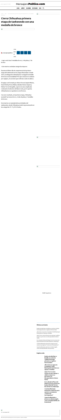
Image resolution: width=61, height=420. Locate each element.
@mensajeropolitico (48, 291)
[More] (33, 52)
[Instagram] (3, 414)
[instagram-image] (40, 299)
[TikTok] (5, 414)
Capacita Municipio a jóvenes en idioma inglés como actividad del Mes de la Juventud (47, 347)
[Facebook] (18, 52)
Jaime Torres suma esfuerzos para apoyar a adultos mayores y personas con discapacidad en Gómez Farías (48, 337)
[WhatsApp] (29, 52)
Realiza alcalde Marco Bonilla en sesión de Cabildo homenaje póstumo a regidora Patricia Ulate (48, 329)
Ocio (6, 13)
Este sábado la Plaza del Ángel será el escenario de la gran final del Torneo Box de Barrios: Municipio (48, 341)
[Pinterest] (25, 52)
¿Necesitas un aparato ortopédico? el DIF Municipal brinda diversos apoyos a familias (48, 332)
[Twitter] (22, 52)
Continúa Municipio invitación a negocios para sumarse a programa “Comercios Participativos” (51, 392)
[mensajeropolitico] (1, 53)
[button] (43, 8)
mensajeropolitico (8, 52)
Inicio (2, 13)
